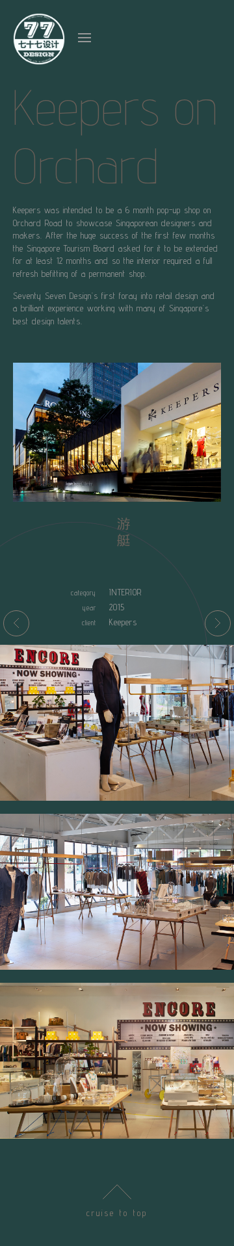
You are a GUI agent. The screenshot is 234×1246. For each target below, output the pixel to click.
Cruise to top (117, 1213)
